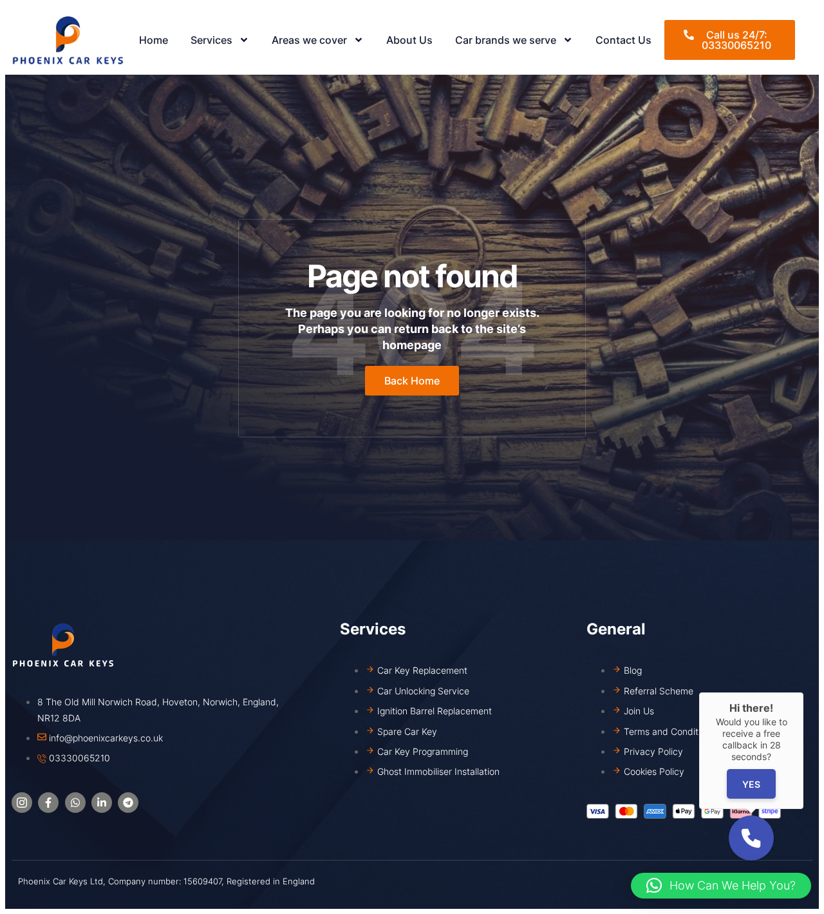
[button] (721, 886)
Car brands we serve (505, 39)
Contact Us (623, 39)
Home (153, 39)
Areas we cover (309, 39)
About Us (409, 39)
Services (211, 39)
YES (751, 784)
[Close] (803, 692)
